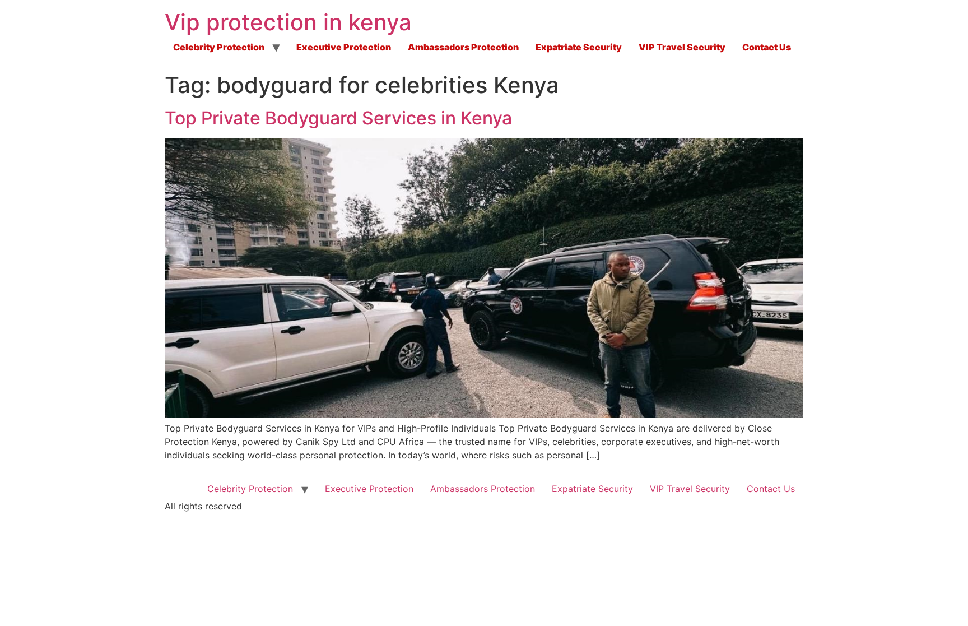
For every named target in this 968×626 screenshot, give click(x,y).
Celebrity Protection (218, 47)
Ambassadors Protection (463, 47)
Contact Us (766, 47)
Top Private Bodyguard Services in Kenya (338, 118)
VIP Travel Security (682, 47)
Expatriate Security (579, 47)
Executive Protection (343, 47)
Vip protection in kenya (288, 22)
